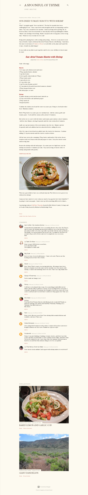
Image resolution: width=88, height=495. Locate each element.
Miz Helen (27, 298)
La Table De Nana (29, 241)
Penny (26, 284)
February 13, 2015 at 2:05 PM (35, 313)
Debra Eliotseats (29, 323)
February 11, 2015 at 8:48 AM (44, 275)
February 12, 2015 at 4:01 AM (36, 284)
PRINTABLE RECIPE (25, 153)
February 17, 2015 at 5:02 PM (51, 347)
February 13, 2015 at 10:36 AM (38, 298)
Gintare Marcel (48, 490)
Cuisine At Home (40, 59)
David (26, 264)
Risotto (30, 216)
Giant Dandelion (28, 473)
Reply (26, 238)
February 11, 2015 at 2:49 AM (52, 225)
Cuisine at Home (39, 44)
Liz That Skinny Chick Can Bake (33, 347)
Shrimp (34, 216)
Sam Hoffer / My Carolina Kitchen (34, 225)
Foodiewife (27, 333)
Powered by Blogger (45, 486)
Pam (25, 313)
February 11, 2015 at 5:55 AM (37, 253)
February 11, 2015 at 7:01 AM (35, 264)
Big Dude (27, 253)
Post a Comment (27, 428)
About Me (32, 9)
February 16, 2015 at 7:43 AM (42, 323)
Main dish (25, 216)
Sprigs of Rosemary (30, 275)
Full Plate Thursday (37, 205)
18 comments (26, 476)
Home (26, 9)
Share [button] (20, 213)
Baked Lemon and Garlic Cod (35, 425)
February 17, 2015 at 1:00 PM (39, 333)
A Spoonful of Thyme (42, 5)
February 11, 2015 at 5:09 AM (43, 241)
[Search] (68, 4)
